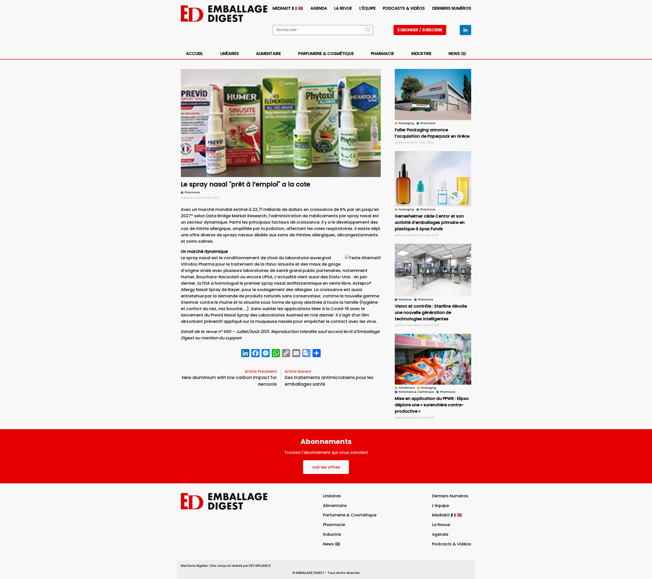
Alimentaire (268, 53)
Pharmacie (382, 53)
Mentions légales (194, 565)
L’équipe (367, 8)
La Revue (343, 8)
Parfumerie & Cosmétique (326, 53)
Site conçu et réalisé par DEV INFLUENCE (240, 565)
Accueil (194, 53)
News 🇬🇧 (457, 53)
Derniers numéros (451, 8)
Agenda (318, 8)
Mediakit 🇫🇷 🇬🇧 (288, 8)
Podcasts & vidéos (404, 8)
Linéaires (229, 53)
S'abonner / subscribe (419, 30)
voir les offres (326, 467)
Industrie (332, 534)
